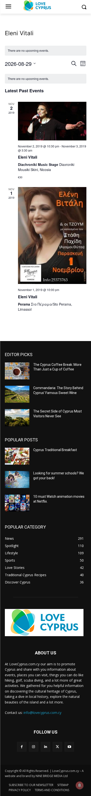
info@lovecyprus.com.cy (42, 712)
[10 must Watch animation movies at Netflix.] (17, 502)
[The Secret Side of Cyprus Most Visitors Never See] (17, 417)
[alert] (45, 79)
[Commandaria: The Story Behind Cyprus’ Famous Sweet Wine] (17, 394)
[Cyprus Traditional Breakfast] (17, 456)
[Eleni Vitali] (52, 121)
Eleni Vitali (27, 157)
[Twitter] (57, 746)
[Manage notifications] (79, 785)
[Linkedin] (45, 746)
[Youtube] (69, 746)
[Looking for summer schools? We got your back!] (17, 479)
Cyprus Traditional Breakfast (55, 450)
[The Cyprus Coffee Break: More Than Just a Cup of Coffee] (17, 370)
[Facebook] (21, 746)
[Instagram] (33, 746)
